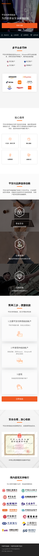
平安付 (20, 546)
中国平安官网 (14, 546)
